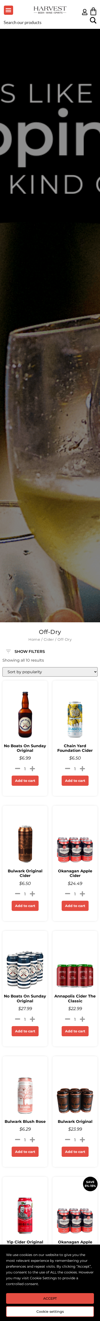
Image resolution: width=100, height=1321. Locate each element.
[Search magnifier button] (93, 22)
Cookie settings (50, 1311)
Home (34, 639)
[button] (8, 10)
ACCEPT (50, 1298)
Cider (49, 639)
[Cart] (93, 11)
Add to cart (25, 780)
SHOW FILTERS (30, 650)
